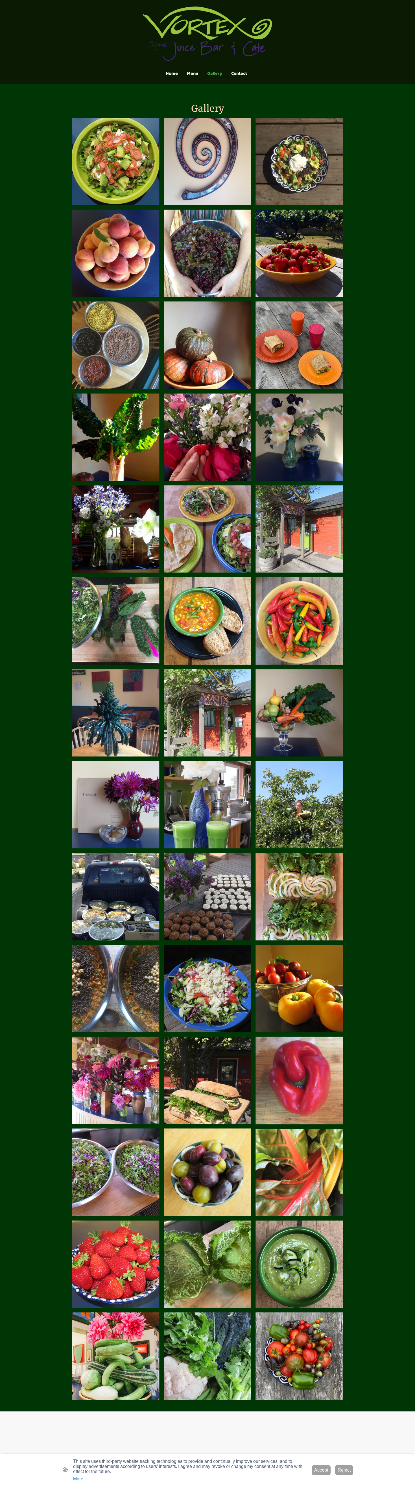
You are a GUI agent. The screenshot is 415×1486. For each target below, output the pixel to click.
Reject (344, 1470)
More (78, 1478)
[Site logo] (207, 33)
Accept (321, 1470)
